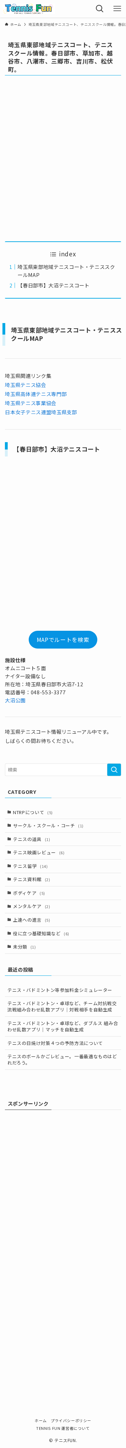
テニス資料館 (31, 879)
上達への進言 (31, 919)
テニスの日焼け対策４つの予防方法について (55, 1043)
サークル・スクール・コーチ (48, 825)
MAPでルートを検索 (63, 640)
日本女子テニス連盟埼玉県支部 (41, 412)
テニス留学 (30, 866)
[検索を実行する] (114, 769)
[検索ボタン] (99, 8)
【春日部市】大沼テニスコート (53, 285)
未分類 (24, 946)
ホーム (41, 1420)
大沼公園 (15, 700)
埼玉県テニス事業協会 (30, 403)
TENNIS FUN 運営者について (63, 1428)
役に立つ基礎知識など (41, 933)
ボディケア (29, 893)
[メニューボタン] (117, 8)
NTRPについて (33, 812)
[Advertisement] (63, 158)
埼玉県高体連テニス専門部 (35, 393)
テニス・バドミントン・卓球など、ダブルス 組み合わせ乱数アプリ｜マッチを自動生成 (62, 1026)
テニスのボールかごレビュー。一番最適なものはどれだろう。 (62, 1059)
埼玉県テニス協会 (25, 384)
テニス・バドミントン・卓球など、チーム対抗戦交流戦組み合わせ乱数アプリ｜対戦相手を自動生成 (62, 1006)
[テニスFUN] (28, 8)
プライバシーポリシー (71, 1420)
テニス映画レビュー (38, 852)
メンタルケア (31, 906)
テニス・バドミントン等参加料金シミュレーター (59, 990)
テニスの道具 (31, 839)
